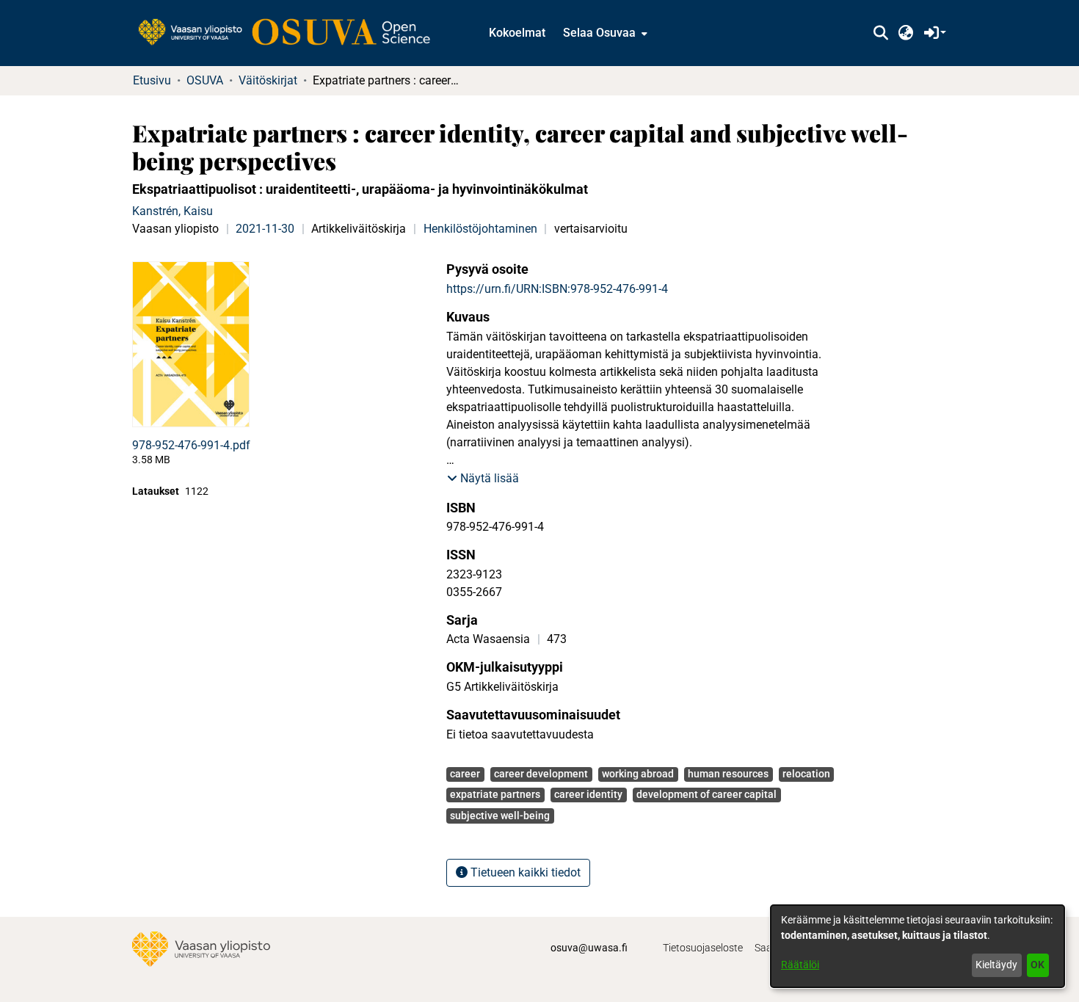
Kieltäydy (996, 964)
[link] (291, 33)
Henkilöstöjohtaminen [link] (480, 229)
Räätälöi (800, 964)
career (465, 774)
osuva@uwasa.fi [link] (589, 948)
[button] (880, 33)
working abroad (638, 774)
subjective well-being (500, 815)
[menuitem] (603, 33)
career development (541, 774)
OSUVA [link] (204, 80)
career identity (588, 794)
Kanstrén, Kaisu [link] (172, 211)
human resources (728, 774)
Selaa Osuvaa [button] (599, 33)
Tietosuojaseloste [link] (703, 948)
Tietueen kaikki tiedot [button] (524, 872)
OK (1038, 964)
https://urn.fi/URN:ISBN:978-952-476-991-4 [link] (557, 289)
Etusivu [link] (152, 80)
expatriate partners (495, 794)
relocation (806, 774)
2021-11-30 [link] (265, 229)
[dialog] (917, 946)
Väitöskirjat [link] (268, 80)
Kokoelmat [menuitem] (517, 33)
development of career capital (706, 794)
